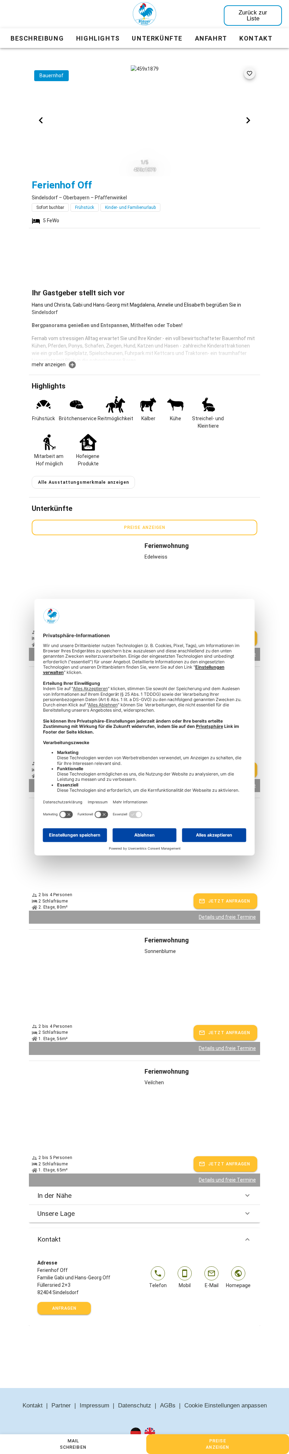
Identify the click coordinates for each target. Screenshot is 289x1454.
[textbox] (144, 331)
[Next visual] (248, 120)
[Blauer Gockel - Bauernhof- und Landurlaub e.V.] (144, 15)
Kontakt (49, 1239)
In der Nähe (54, 1195)
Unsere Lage (56, 1213)
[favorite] (249, 73)
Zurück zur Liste (253, 15)
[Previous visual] (41, 120)
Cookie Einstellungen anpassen (225, 1405)
